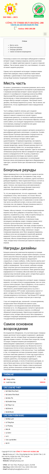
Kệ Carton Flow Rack (12, 394)
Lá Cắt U (8, 433)
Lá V (7, 436)
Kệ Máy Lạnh (9, 419)
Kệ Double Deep (10, 401)
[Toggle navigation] (45, 34)
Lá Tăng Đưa (9, 422)
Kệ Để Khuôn (9, 412)
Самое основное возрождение (20, 52)
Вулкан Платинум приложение (19, 134)
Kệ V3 (7, 443)
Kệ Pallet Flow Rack (11, 391)
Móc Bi (7, 429)
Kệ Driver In (9, 408)
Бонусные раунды (16, 47)
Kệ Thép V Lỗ (9, 405)
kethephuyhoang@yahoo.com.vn (18, 469)
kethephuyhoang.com (17, 461)
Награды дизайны (16, 49)
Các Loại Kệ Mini (10, 440)
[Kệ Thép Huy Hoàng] (14, 10)
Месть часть (14, 45)
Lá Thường (9, 426)
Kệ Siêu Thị (9, 398)
